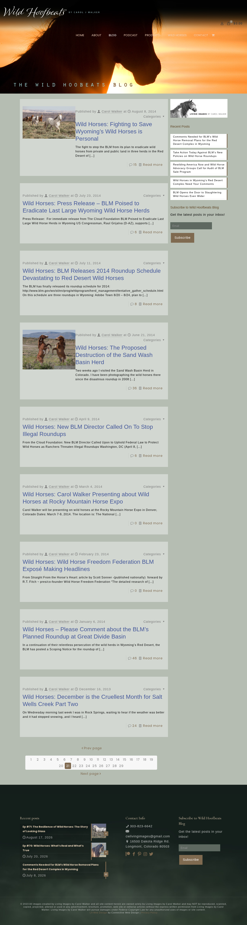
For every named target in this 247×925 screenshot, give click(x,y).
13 (111, 759)
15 (135, 164)
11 (98, 759)
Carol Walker (112, 111)
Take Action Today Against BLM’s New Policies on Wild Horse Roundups (198, 154)
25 (94, 766)
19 (151, 759)
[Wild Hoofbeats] (51, 12)
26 (101, 766)
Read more (153, 164)
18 (144, 759)
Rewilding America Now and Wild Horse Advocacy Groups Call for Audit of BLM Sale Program (199, 168)
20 (61, 766)
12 (104, 759)
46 (134, 658)
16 (131, 759)
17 (138, 759)
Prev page (93, 748)
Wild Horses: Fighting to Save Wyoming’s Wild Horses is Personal (113, 131)
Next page (90, 773)
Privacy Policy (149, 912)
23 (81, 766)
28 (114, 766)
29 (121, 766)
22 (74, 766)
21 (67, 766)
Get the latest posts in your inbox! (197, 214)
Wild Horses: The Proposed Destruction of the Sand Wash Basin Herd (114, 354)
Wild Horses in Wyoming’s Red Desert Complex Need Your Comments (198, 182)
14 (118, 759)
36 (135, 388)
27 (108, 766)
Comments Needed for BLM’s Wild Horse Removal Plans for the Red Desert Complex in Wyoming (195, 140)
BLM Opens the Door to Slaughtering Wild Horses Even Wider (197, 194)
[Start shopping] (213, 35)
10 (91, 759)
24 (134, 725)
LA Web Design (98, 912)
